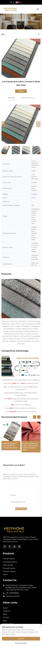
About (5, 608)
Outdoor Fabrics (9, 571)
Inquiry (21, 91)
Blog (5, 621)
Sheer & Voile (8, 565)
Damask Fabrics (9, 568)
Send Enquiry (21, 509)
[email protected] (12, 596)
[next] (38, 124)
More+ (5, 574)
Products (17, 24)
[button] (34, 417)
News (5, 614)
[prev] (3, 124)
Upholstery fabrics (29, 24)
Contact (6, 617)
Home (10, 24)
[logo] (10, 9)
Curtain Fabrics (9, 559)
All (3, 34)
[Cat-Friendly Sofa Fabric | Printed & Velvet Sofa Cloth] (21, 124)
